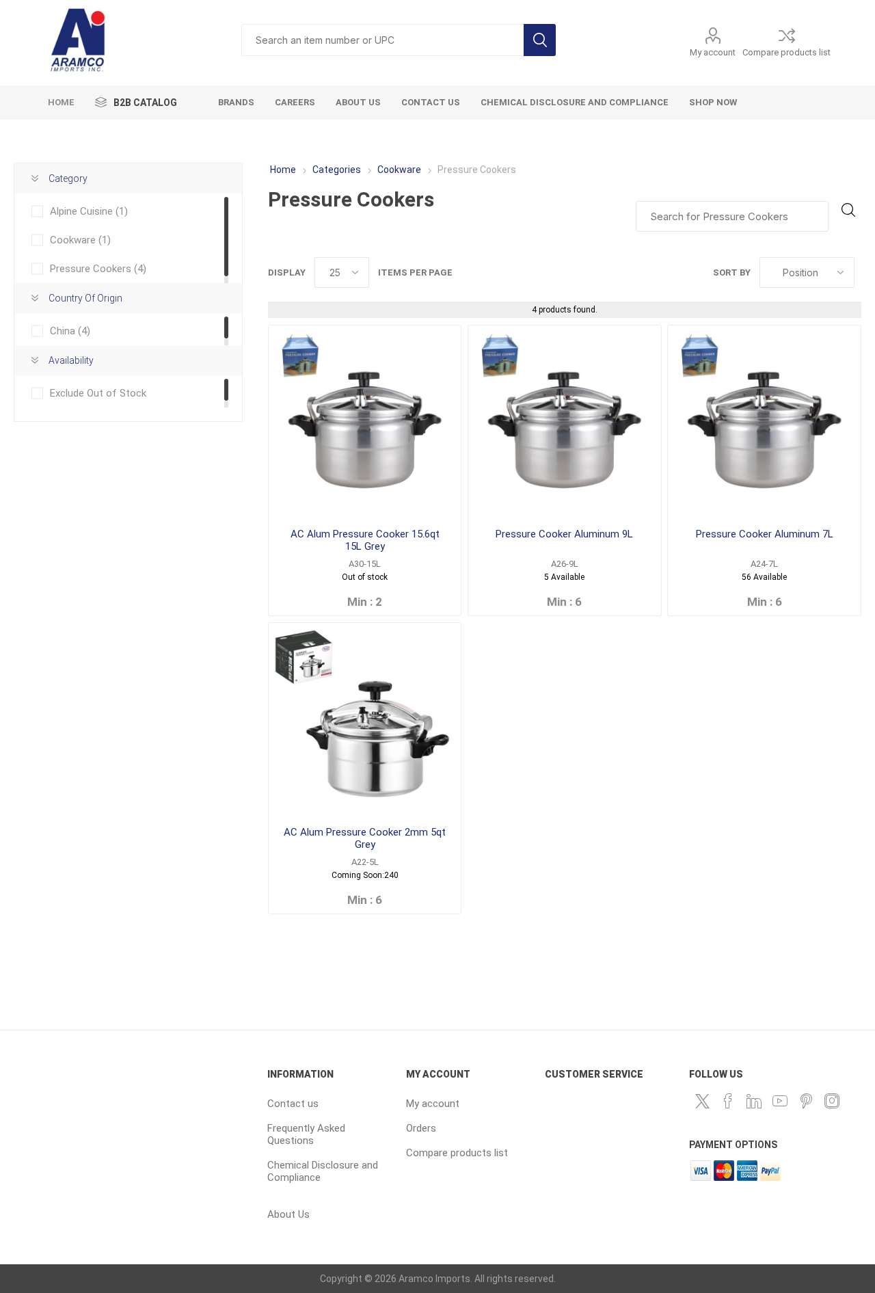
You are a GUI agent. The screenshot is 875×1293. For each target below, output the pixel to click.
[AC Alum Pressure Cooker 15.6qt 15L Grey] (365, 421)
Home (283, 169)
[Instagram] (832, 1101)
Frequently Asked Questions (306, 1134)
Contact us (293, 1103)
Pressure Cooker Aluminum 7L (764, 534)
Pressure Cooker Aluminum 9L (564, 534)
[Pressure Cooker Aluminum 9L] (564, 421)
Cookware (399, 169)
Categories (336, 169)
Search (540, 40)
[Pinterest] (806, 1101)
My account (713, 52)
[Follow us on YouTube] (780, 1101)
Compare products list (786, 52)
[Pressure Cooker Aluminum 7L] (764, 421)
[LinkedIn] (754, 1101)
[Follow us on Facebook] (728, 1101)
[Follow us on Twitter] (702, 1101)
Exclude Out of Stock (98, 393)
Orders (421, 1128)
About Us (288, 1214)
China (70, 331)
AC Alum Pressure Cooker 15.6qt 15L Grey (365, 540)
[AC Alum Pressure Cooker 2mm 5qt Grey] (365, 719)
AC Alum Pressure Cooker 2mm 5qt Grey (365, 838)
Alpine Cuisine (89, 211)
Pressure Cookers (98, 269)
